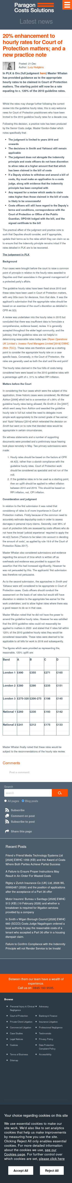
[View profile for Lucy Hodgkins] (9, 66)
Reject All (52, 1170)
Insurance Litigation (48, 1021)
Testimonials (45, 1033)
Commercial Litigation (20, 1027)
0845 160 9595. (43, 988)
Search (8, 786)
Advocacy (44, 1006)
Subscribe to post (23, 821)
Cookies (14, 1044)
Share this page (21, 831)
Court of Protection (19, 1015)
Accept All (20, 1170)
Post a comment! (19, 772)
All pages (13, 801)
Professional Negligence (50, 1027)
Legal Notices (16, 1039)
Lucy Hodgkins (36, 67)
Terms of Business (19, 1054)
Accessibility (45, 1054)
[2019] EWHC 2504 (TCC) (36, 343)
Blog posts (31, 801)
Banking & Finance (48, 1015)
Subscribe (18, 810)
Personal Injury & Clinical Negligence (22, 1008)
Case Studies (16, 1033)
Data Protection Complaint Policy (47, 1046)
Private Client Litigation (21, 1021)
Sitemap (14, 1060)
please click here (52, 1158)
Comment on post (23, 816)
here (43, 73)
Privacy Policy (46, 1039)
